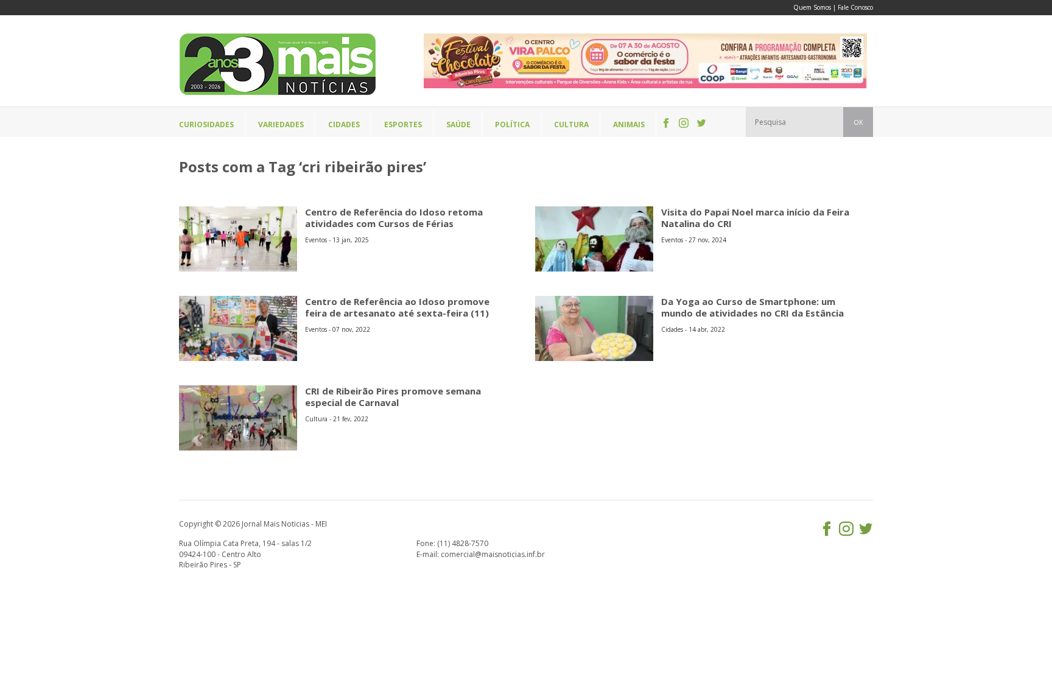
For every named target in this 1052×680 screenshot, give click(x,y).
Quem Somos (812, 7)
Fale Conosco (855, 7)
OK (858, 122)
